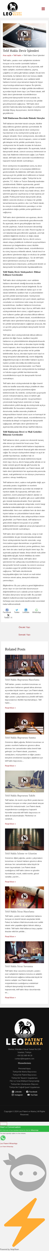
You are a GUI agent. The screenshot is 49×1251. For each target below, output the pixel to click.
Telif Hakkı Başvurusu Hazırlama (22, 679)
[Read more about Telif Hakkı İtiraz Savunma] (24, 952)
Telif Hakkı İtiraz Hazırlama (19, 911)
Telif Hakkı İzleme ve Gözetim (21, 853)
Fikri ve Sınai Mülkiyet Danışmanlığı (24, 1081)
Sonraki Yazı (24, 635)
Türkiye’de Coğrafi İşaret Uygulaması (24, 1087)
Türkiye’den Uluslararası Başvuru (24, 1084)
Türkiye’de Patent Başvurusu (24, 1075)
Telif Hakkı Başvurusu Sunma (20, 737)
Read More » (10, 708)
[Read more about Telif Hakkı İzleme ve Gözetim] (24, 839)
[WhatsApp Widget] (3, 1124)
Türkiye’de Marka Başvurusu (24, 1072)
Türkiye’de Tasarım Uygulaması (24, 1078)
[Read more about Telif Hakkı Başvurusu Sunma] (24, 723)
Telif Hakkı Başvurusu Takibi (20, 795)
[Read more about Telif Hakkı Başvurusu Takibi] (24, 781)
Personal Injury (24, 1068)
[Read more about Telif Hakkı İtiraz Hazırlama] (24, 897)
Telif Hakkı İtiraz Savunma (19, 966)
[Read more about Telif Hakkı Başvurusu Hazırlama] (24, 665)
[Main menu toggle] (43, 9)
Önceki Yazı (24, 627)
